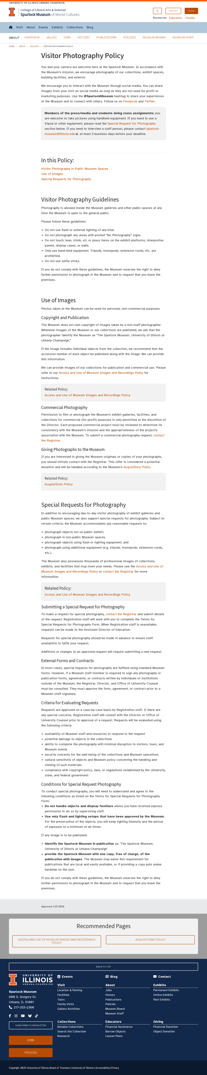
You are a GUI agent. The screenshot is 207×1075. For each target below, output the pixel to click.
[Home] (11, 27)
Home (11, 46)
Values (51, 37)
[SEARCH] (157, 11)
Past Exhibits (161, 999)
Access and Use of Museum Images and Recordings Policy (87, 395)
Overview (32, 37)
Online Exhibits (163, 995)
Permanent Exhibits (166, 990)
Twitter (149, 101)
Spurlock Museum (23, 992)
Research (63, 1036)
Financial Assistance (118, 1027)
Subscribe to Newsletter (30, 1025)
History (83, 37)
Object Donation (164, 1031)
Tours (61, 999)
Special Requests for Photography (66, 179)
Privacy (115, 1067)
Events (43, 27)
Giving (191, 11)
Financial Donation (165, 1027)
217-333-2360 (24, 1007)
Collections (75, 27)
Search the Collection (71, 1031)
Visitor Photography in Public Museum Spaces (74, 169)
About (30, 27)
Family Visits (65, 1004)
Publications (106, 37)
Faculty (190, 18)
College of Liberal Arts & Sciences (43, 10)
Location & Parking (69, 990)
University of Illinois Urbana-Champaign (37, 3)
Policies (129, 37)
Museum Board (154, 37)
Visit (19, 27)
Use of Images (52, 174)
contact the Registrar (118, 571)
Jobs (67, 37)
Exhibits (57, 27)
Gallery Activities (68, 1009)
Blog (90, 27)
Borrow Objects (115, 1031)
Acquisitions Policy (59, 484)
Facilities (63, 995)
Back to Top (103, 966)
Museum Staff (183, 37)
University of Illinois (82, 1067)
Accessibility (102, 1067)
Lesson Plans (114, 1036)
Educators (175, 18)
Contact (173, 11)
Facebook (130, 101)
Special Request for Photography (132, 123)
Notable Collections (70, 1027)
